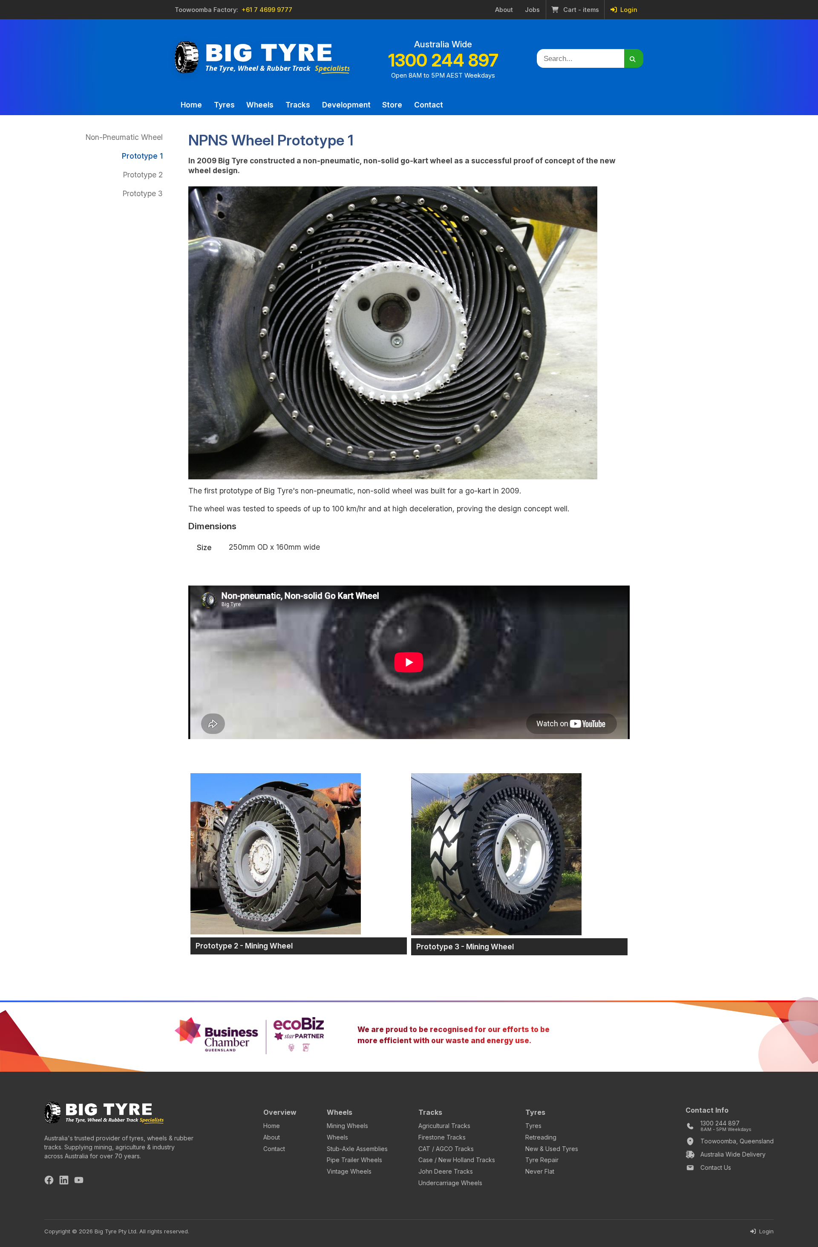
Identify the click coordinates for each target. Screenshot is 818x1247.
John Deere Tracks (445, 1171)
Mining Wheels (347, 1125)
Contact (428, 104)
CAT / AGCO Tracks (446, 1148)
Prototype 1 (142, 155)
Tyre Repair (542, 1159)
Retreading (540, 1137)
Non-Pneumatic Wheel (124, 137)
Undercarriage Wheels (450, 1182)
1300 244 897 (443, 60)
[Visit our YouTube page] (79, 1181)
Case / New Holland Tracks (456, 1159)
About (504, 10)
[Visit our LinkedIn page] (64, 1181)
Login (628, 10)
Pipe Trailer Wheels (354, 1159)
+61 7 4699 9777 (267, 10)
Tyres (224, 104)
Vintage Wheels (349, 1171)
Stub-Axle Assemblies (357, 1148)
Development (346, 104)
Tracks (297, 104)
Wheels (260, 104)
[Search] (634, 58)
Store (392, 104)
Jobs (532, 10)
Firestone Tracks (442, 1137)
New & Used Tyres (551, 1148)
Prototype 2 (143, 174)
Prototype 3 (143, 193)
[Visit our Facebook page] (49, 1181)
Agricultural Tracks (444, 1125)
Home (191, 104)
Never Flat (539, 1171)
